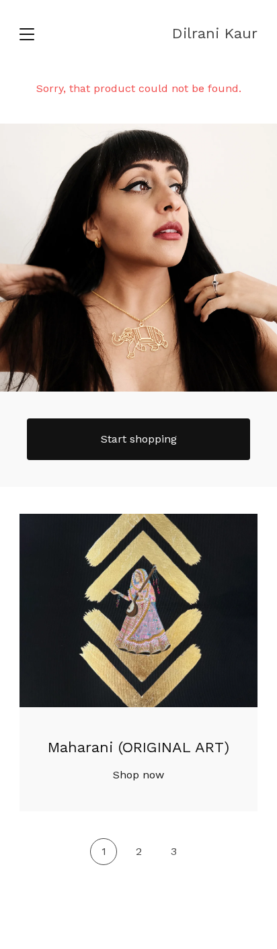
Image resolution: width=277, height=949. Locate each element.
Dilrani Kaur (215, 33)
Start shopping (139, 439)
